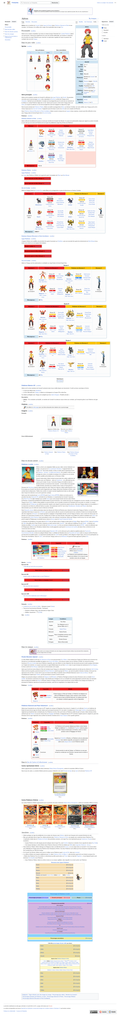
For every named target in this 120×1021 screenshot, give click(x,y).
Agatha (52, 914)
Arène (23, 104)
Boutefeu (61, 132)
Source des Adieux (53, 661)
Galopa (41, 136)
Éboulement (60, 279)
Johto (37, 867)
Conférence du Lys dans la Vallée (32, 606)
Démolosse (38, 204)
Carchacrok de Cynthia (71, 527)
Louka (49, 963)
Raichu (31, 502)
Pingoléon (77, 728)
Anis (49, 854)
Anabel (60, 914)
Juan (77, 913)
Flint (43, 907)
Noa (53, 922)
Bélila (71, 845)
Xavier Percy (63, 629)
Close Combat (59, 275)
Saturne (60, 965)
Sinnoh (95, 81)
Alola (37, 883)
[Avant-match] (39, 77)
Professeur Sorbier (51, 965)
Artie (59, 922)
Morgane (75, 907)
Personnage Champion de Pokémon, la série (34, 996)
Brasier (81, 149)
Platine (66, 671)
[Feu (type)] (50, 200)
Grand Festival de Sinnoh (65, 519)
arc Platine (64, 659)
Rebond (61, 135)
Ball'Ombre (61, 318)
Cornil (85, 84)
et (91, 59)
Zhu (48, 923)
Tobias (52, 606)
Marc (74, 913)
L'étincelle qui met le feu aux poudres (33, 566)
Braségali (41, 280)
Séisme (91, 142)
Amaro (48, 926)
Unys (37, 877)
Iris (87, 536)
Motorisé (81, 228)
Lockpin (70, 136)
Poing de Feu (90, 135)
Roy (49, 933)
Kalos (37, 880)
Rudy (49, 908)
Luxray (70, 204)
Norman (61, 913)
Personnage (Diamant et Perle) (55, 996)
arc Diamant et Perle (45, 659)
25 (92, 102)
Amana (55, 923)
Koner (71, 919)
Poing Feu (61, 351)
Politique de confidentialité (9, 1011)
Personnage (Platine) (69, 996)
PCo (41, 300)
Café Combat (94, 669)
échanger (58, 740)
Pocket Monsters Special (30, 657)
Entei (42, 368)
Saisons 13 (87, 102)
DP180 (86, 521)
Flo (52, 917)
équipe (68, 111)
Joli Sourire (81, 136)
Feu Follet (61, 160)
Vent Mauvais (60, 158)
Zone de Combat (37, 108)
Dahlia (61, 969)
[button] (4, 2)
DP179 (47, 521)
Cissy (42, 908)
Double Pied (91, 212)
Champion (24, 101)
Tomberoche (61, 142)
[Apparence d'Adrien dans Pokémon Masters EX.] (53, 421)
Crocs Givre (92, 199)
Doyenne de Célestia (50, 962)
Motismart (64, 536)
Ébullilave (49, 695)
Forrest (47, 907)
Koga (71, 907)
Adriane (62, 835)
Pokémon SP (88, 771)
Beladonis (49, 969)
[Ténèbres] (50, 199)
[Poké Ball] (34, 555)
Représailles (50, 739)
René (66, 961)
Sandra (60, 910)
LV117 (40, 536)
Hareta (85, 708)
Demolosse (74, 825)
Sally (55, 933)
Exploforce (60, 292)
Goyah (71, 923)
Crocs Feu (61, 144)
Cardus (53, 969)
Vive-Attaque (60, 216)
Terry (52, 875)
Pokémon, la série (27, 464)
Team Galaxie (63, 715)
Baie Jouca (70, 296)
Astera (62, 926)
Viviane (70, 965)
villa (63, 108)
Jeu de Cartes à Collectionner (37, 762)
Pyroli (38, 217)
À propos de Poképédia (21, 1011)
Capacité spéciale (51, 134)
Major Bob (63, 907)
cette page (36, 407)
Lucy (80, 914)
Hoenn (38, 870)
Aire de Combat (26, 188)
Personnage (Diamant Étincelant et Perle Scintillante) (36, 998)
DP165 (85, 99)
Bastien (48, 913)
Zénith (61, 130)
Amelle (51, 961)
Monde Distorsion (49, 671)
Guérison (31, 150)
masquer (14, 21)
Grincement (61, 147)
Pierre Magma (93, 665)
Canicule (60, 288)
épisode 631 (35, 497)
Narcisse (78, 926)
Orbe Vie (72, 333)
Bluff (61, 349)
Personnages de (60, 894)
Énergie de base (67, 771)
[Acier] (51, 142)
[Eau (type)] (78, 277)
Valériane (58, 926)
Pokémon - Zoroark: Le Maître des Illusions (49, 472)
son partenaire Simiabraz (55, 468)
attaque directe (68, 741)
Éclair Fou (87, 288)
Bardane (66, 922)
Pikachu (84, 506)
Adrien (55, 875)
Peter (64, 910)
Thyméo (69, 926)
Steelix (41, 148)
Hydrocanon (87, 274)
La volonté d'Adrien (60, 794)
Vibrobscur (60, 204)
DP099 (57, 495)
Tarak (46, 933)
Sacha (48, 498)
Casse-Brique (91, 227)
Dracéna (73, 933)
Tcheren (63, 923)
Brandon (69, 914)
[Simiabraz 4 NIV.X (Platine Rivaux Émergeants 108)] (89, 814)
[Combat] (54, 547)
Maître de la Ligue (52, 525)
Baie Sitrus (72, 149)
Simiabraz (86, 92)
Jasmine (62, 523)
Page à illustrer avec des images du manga (40, 994)
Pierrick (49, 917)
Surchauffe (60, 211)
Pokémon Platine (39, 107)
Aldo (40, 907)
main (76, 771)
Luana (53, 908)
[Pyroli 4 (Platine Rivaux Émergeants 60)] (60, 814)
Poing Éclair (88, 312)
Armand (55, 961)
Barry (63, 107)
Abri (60, 274)
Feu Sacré (61, 363)
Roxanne (44, 913)
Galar (37, 886)
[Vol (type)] (51, 157)
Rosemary (68, 933)
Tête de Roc (51, 149)
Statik (81, 331)
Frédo (56, 910)
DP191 (82, 525)
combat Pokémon (65, 33)
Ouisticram (59, 480)
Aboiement (90, 349)
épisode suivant (29, 510)
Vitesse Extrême (61, 365)
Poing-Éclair (91, 144)
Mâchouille (92, 200)
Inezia (62, 922)
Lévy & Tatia (69, 913)
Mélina (55, 917)
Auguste (79, 907)
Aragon (40, 914)
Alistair (58, 933)
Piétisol (61, 367)
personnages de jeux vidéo (60, 943)
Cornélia (44, 926)
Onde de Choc (91, 211)
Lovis (59, 917)
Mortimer (72, 908)
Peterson (63, 933)
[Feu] (51, 131)
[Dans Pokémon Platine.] (60, 444)
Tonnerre (87, 275)
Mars (58, 963)
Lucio (39, 495)
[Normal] (81, 131)
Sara (57, 965)
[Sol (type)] (51, 144)
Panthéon (60, 241)
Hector (63, 908)
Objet (68, 149)
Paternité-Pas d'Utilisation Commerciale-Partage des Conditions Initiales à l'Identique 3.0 (40, 1008)
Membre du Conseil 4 (71, 994)
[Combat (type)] (81, 144)
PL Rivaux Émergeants (60, 795)
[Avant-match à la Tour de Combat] (48, 86)
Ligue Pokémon (57, 97)
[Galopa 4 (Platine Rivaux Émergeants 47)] (45, 814)
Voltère (52, 913)
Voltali (70, 217)
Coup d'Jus (87, 279)
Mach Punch (91, 147)
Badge (75, 521)
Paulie (65, 930)
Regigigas (51, 713)
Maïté (61, 963)
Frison (66, 856)
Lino (41, 926)
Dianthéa (82, 926)
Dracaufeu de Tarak (74, 532)
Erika (68, 907)
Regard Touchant (90, 352)
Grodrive (41, 161)
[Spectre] (51, 155)
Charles (66, 917)
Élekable (70, 227)
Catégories (25, 994)
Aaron (48, 875)
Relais (60, 157)
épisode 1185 (54, 531)
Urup (66, 926)
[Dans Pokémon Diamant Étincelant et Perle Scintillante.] (73, 444)
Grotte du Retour (84, 672)
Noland (56, 914)
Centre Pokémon (34, 517)
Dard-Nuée (91, 214)
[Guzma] (79, 876)
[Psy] (43, 727)
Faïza (52, 933)
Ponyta (89, 839)
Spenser (64, 914)
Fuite (51, 136)
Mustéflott (95, 521)
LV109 (57, 534)
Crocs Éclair (92, 204)
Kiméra (62, 917)
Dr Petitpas (57, 962)
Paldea (38, 888)
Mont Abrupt (66, 175)
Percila (67, 923)
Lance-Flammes (62, 551)
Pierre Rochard (46, 914)
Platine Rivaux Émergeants (57, 768)
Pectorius (55, 930)
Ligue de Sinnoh (47, 25)
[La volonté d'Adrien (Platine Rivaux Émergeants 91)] (60, 782)
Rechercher (55, 2)
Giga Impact (60, 214)
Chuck (76, 908)
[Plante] (43, 730)
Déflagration (60, 294)
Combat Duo (39, 190)
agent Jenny (51, 495)
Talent (50, 279)
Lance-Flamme (60, 202)
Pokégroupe (34, 504)
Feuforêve (63, 738)
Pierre (94, 515)
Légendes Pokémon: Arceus (83, 845)
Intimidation (82, 353)
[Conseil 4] (33, 825)
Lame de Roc (66, 852)
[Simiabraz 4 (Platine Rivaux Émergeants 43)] (30, 814)
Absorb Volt (81, 217)
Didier (56, 908)
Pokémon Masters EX (28, 385)
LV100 (40, 612)
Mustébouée (72, 506)
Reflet (60, 155)
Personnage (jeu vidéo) (58, 994)
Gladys (70, 917)
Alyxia (59, 930)
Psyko (60, 290)
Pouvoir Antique (87, 331)
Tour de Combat (47, 113)
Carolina (71, 922)
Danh (62, 930)
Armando (49, 922)
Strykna (51, 923)
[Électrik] (82, 199)
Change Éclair (87, 277)
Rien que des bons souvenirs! (31, 586)
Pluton (59, 175)
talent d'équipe (55, 394)
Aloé (56, 922)
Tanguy (35, 39)
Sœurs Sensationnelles (55, 907)
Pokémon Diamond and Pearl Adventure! (35, 705)
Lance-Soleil (61, 133)
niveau (25, 175)
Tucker (73, 914)
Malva (73, 926)
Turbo (53, 279)
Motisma (69, 279)
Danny (46, 908)
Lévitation (80, 279)
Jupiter (77, 962)
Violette (37, 926)
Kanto (37, 864)
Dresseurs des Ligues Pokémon (60, 862)
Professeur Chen (76, 963)
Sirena (39, 908)
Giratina (38, 674)
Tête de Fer (61, 369)
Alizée (64, 913)
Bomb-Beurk (60, 200)
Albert (60, 908)
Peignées (79, 856)
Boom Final (51, 162)
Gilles (24, 523)
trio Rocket (42, 512)
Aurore (53, 519)
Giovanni (35, 513)
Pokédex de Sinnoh (43, 839)
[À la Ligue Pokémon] (48, 77)
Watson (59, 923)
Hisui (42, 986)
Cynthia (33, 525)
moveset (77, 852)
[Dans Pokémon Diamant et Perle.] (47, 444)
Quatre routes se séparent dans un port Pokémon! (36, 576)
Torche (49, 206)
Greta (77, 914)
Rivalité (82, 205)
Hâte (48, 727)
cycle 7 (86, 495)
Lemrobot (53, 926)
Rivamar (86, 81)
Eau (66, 728)
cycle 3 (30, 483)
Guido (67, 962)
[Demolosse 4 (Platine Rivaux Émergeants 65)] (75, 814)
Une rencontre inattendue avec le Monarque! (35, 595)
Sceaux (67, 846)
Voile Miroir (91, 130)
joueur (39, 99)
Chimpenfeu (46, 555)
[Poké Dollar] (41, 165)
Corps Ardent (50, 228)
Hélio (70, 962)
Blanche (67, 908)
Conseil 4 (92, 76)
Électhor (70, 332)
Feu (94, 90)
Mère (64, 963)
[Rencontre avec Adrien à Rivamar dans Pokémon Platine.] (66, 421)
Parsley (64, 969)
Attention (54, 368)
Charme (91, 132)
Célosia (57, 969)
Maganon (38, 227)
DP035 (43, 495)
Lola (45, 907)
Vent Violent (87, 329)
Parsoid (50, 1006)
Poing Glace (87, 290)
